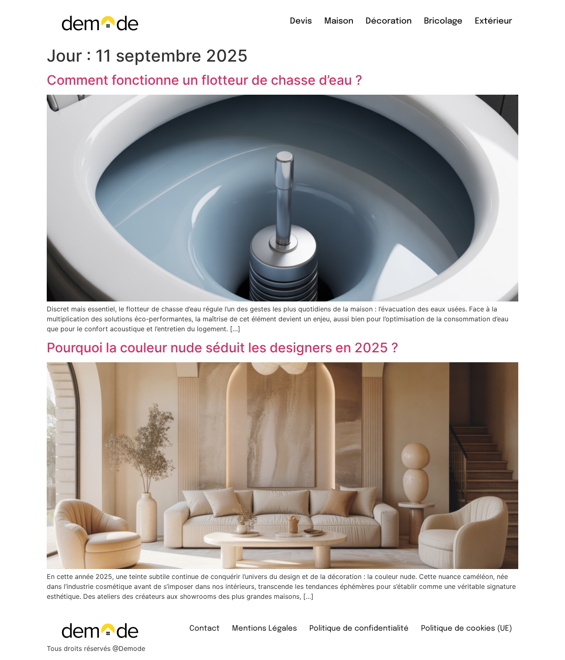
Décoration (389, 21)
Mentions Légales (264, 628)
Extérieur (493, 21)
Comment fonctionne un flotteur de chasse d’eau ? (204, 80)
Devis (301, 21)
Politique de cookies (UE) (466, 628)
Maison (338, 21)
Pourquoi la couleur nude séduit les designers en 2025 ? (222, 348)
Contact (204, 628)
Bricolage (443, 21)
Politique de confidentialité (359, 628)
